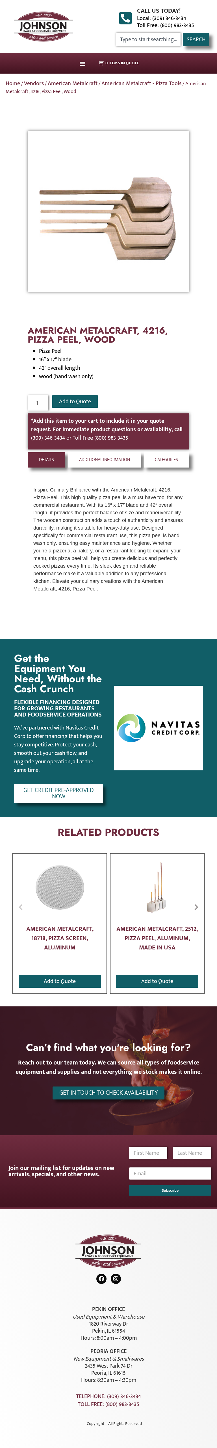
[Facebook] (101, 1279)
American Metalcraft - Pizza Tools (141, 83)
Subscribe (170, 1190)
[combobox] (148, 39)
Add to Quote (75, 401)
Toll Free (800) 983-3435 (100, 438)
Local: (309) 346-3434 (161, 18)
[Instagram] (116, 1279)
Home (13, 83)
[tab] (46, 460)
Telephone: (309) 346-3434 (108, 1396)
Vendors (34, 83)
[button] (82, 63)
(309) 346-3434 (48, 438)
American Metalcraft (72, 83)
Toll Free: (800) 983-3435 (165, 25)
